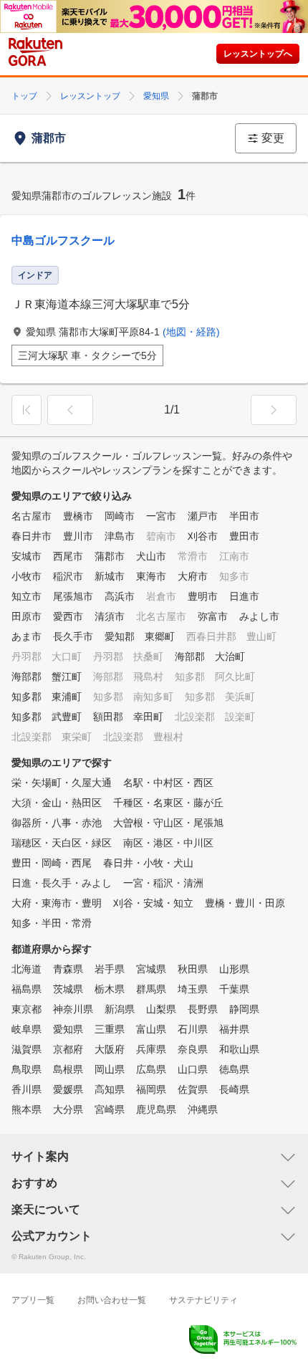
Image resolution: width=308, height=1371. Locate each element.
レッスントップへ (257, 54)
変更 (272, 138)
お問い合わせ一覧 (111, 1300)
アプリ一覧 (32, 1300)
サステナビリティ (203, 1300)
